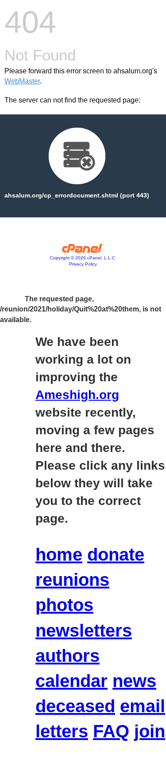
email (142, 706)
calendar (71, 681)
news (134, 681)
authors (67, 655)
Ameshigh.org (77, 395)
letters (61, 731)
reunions (72, 579)
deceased (75, 706)
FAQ (111, 731)
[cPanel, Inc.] (83, 250)
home (58, 554)
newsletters (83, 630)
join (149, 731)
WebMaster (22, 81)
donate (115, 554)
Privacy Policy (83, 264)
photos (64, 605)
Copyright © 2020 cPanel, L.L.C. (83, 257)
